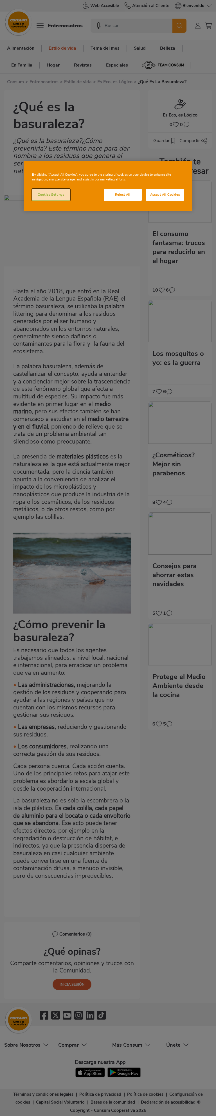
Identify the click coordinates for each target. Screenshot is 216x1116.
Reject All (122, 194)
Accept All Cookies (165, 194)
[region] (108, 186)
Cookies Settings (51, 194)
